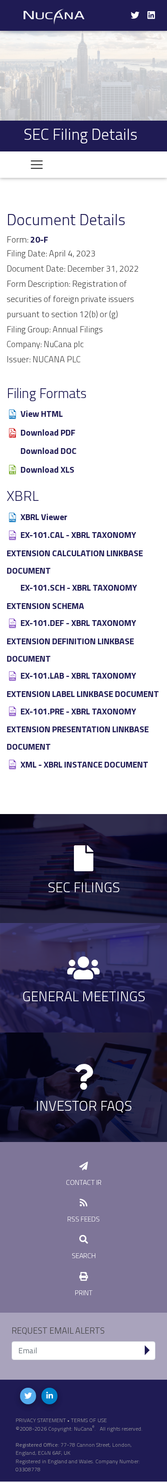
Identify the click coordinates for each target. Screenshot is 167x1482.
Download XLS (47, 469)
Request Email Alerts (58, 1330)
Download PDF (47, 432)
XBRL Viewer (43, 517)
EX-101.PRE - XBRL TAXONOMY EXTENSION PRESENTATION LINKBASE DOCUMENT (78, 729)
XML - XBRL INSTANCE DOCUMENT (84, 764)
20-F (39, 239)
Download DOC (48, 451)
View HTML (41, 413)
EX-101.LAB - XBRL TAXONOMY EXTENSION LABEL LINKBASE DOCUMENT (83, 685)
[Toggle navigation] (37, 164)
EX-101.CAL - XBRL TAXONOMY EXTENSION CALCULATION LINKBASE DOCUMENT (75, 552)
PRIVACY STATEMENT (41, 1420)
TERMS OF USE (89, 1420)
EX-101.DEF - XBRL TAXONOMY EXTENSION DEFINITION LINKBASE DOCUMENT (71, 640)
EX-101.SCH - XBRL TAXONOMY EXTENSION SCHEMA (72, 597)
